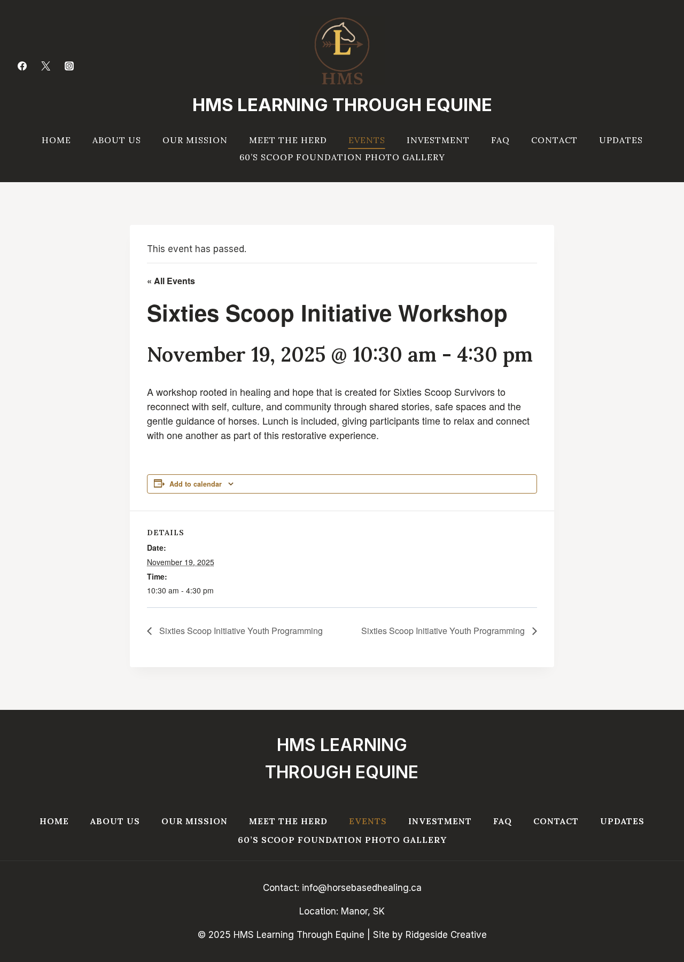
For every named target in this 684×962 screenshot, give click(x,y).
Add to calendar (195, 484)
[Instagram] (69, 66)
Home (56, 140)
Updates (621, 140)
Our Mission (195, 140)
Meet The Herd (288, 140)
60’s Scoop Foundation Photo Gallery (342, 157)
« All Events (171, 281)
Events (366, 140)
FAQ (500, 140)
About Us (116, 140)
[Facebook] (22, 66)
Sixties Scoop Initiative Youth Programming (240, 630)
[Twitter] (45, 66)
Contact (554, 140)
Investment (438, 140)
